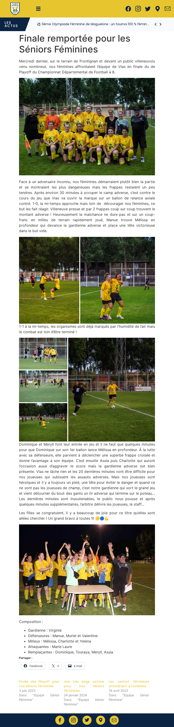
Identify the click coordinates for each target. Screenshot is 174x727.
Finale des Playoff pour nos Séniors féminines (39, 683)
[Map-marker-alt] (157, 8)
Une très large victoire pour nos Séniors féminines (84, 686)
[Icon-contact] (167, 8)
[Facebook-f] (59, 720)
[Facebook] (128, 8)
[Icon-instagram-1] (138, 8)
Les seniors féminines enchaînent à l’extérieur (129, 683)
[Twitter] (148, 8)
